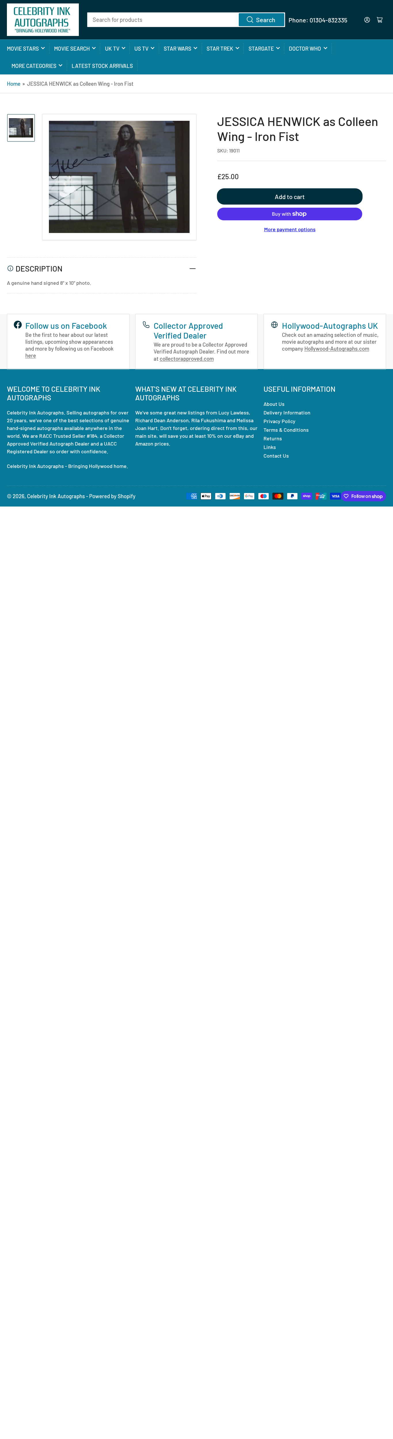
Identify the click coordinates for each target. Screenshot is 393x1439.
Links (270, 447)
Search (265, 19)
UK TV (112, 48)
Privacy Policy (279, 421)
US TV (141, 48)
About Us (274, 404)
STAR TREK (220, 48)
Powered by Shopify (112, 496)
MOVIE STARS (23, 48)
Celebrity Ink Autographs (56, 496)
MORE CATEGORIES (34, 65)
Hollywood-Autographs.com (336, 348)
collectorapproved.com (187, 358)
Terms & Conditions (286, 430)
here (30, 355)
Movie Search (72, 48)
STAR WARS (177, 48)
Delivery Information (287, 412)
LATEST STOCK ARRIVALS (102, 65)
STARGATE (261, 48)
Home (13, 83)
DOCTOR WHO (305, 48)
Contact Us (276, 455)
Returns (273, 438)
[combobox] (186, 19)
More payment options (290, 229)
